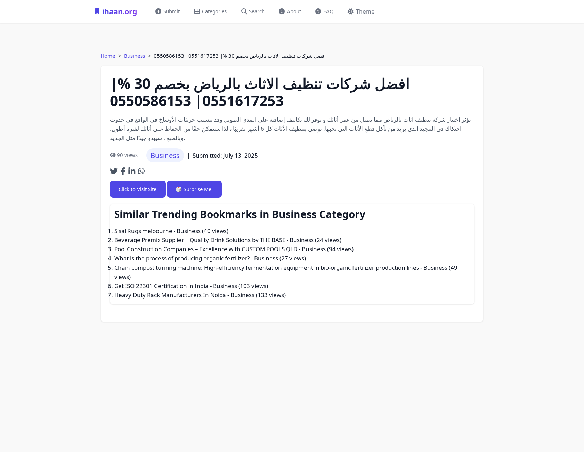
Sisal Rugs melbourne (143, 231)
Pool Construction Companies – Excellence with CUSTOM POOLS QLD (205, 249)
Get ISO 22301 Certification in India (161, 286)
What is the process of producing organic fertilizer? (182, 258)
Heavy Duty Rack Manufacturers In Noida (170, 295)
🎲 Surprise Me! (194, 189)
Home (108, 55)
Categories (214, 11)
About (294, 11)
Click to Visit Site (137, 189)
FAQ (328, 11)
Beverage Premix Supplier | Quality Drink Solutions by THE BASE (199, 240)
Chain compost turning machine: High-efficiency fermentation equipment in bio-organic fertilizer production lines (266, 267)
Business (134, 55)
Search (257, 11)
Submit (171, 11)
